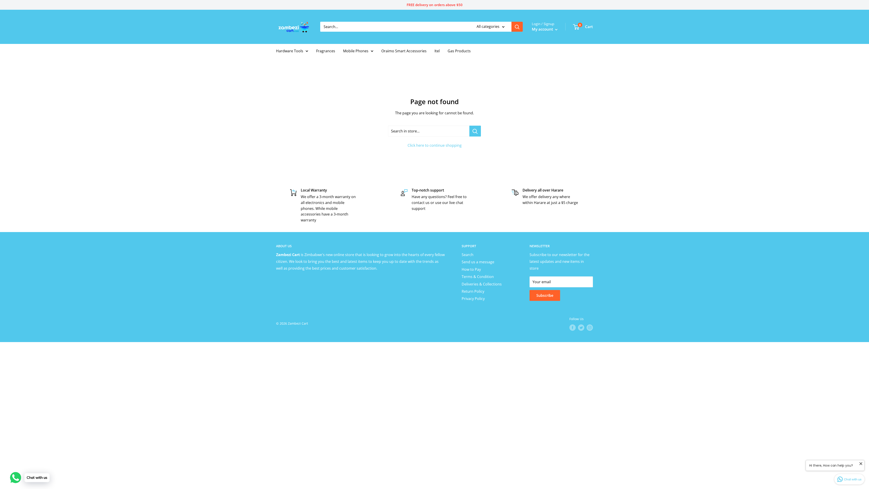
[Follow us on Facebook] (572, 327)
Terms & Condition (478, 276)
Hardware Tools (289, 50)
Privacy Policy (473, 298)
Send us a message (478, 261)
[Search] (517, 27)
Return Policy (473, 291)
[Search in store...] (475, 131)
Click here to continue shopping (435, 145)
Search (467, 254)
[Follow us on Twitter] (581, 327)
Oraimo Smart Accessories (404, 50)
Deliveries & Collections (482, 284)
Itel (437, 50)
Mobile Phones (355, 50)
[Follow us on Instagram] (590, 327)
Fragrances (325, 50)
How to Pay (471, 269)
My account (543, 29)
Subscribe (544, 295)
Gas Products (459, 50)
